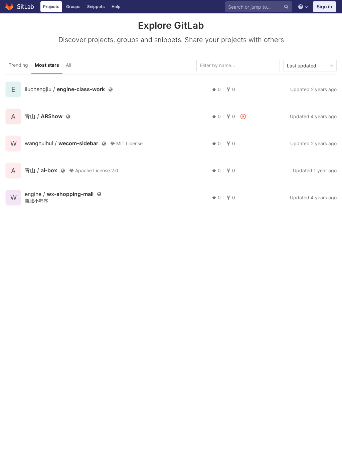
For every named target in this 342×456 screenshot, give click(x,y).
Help (116, 6)
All (68, 65)
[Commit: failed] (243, 116)
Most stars (47, 65)
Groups (73, 6)
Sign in (324, 6)
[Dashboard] (20, 7)
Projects (51, 6)
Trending (18, 65)
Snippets (96, 6)
